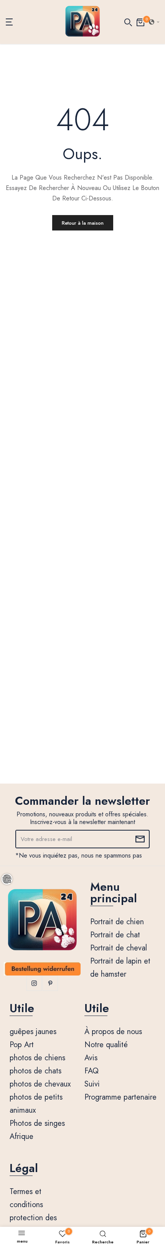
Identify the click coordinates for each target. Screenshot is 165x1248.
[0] (140, 22)
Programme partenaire (120, 1097)
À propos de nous (113, 1031)
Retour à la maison (83, 223)
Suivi (92, 1084)
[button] (154, 22)
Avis (90, 1057)
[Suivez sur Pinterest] (50, 983)
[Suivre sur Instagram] (34, 983)
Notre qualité (106, 1044)
